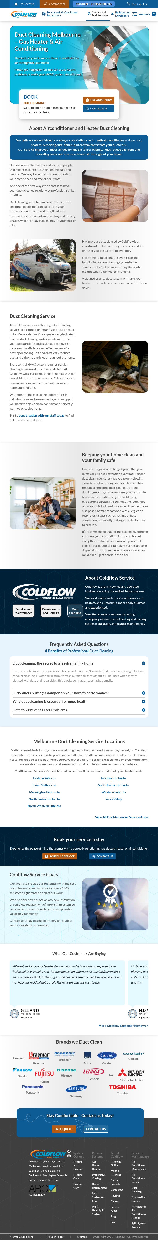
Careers (115, 1201)
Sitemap (82, 1236)
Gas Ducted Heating (96, 1165)
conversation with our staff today (42, 415)
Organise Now (101, 100)
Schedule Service (62, 856)
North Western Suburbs (44, 806)
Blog (113, 1216)
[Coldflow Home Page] (24, 14)
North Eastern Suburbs (44, 799)
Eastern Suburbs (44, 778)
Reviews (115, 1195)
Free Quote (64, 1129)
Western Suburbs (114, 792)
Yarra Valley (113, 799)
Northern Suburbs (113, 778)
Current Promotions (94, 4)
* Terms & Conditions (21, 1236)
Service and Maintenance (23, 610)
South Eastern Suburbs (113, 785)
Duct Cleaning (75, 610)
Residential (27, 4)
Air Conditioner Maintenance (139, 1165)
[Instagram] (69, 1156)
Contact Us (98, 108)
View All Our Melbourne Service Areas (121, 817)
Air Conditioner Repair (138, 1178)
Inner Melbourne (44, 785)
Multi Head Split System (98, 1210)
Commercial (57, 4)
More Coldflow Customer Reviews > (123, 1025)
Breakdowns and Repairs (51, 610)
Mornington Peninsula (44, 792)
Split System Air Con (98, 1197)
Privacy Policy (55, 1236)
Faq (113, 1222)
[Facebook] (69, 1151)
